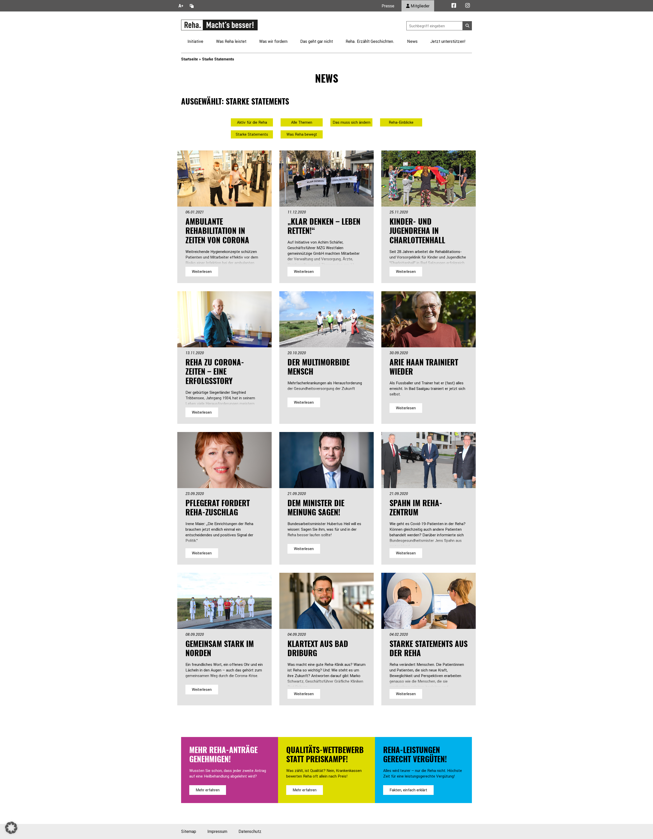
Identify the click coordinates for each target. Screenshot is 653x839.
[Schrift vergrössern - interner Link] (181, 5)
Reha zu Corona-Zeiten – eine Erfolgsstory (214, 371)
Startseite (189, 58)
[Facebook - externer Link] (454, 5)
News (412, 41)
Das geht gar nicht (316, 41)
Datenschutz (249, 831)
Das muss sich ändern (351, 122)
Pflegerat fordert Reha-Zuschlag (217, 507)
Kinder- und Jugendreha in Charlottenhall (417, 230)
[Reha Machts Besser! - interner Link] (219, 24)
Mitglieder (420, 5)
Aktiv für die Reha (252, 122)
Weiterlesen (202, 271)
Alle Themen (301, 122)
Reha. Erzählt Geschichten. (370, 41)
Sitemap (188, 831)
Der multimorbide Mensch (318, 366)
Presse (388, 5)
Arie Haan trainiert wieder (424, 366)
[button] (11, 828)
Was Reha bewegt (301, 134)
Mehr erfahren (208, 789)
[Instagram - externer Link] (467, 5)
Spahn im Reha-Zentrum (416, 507)
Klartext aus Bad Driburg (317, 648)
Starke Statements (252, 134)
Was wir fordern (273, 41)
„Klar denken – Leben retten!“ (323, 225)
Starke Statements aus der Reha (429, 648)
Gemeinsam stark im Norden (219, 648)
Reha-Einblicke (401, 122)
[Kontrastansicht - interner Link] (191, 5)
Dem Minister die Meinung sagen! (315, 507)
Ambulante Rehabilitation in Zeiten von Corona (217, 230)
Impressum (217, 831)
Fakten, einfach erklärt (408, 789)
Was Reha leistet (231, 41)
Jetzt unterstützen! (447, 41)
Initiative (195, 41)
